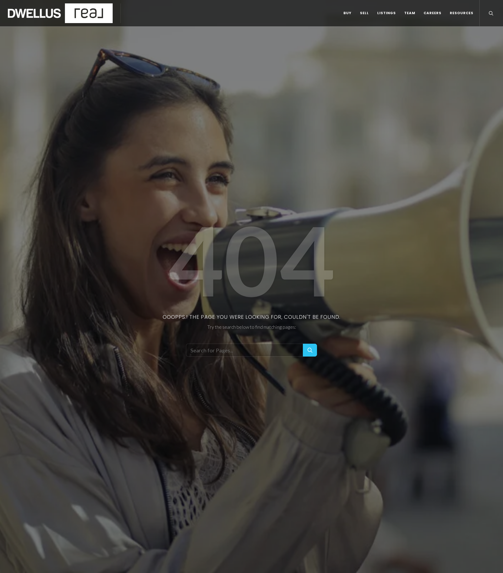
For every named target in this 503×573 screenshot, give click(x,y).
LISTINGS (386, 12)
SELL (364, 12)
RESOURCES (461, 12)
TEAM (409, 12)
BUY (347, 12)
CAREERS (432, 12)
